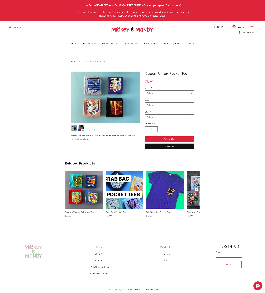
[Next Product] (196, 189)
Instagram (165, 253)
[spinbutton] (151, 129)
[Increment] (155, 129)
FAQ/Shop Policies (99, 267)
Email (218, 252)
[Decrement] (147, 129)
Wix (156, 289)
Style (148, 111)
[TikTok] (222, 27)
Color (148, 87)
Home (74, 61)
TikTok (165, 260)
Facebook (165, 247)
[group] (132, 195)
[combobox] (169, 93)
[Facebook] (214, 27)
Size (147, 99)
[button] (251, 27)
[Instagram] (218, 27)
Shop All (99, 253)
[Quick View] (84, 190)
